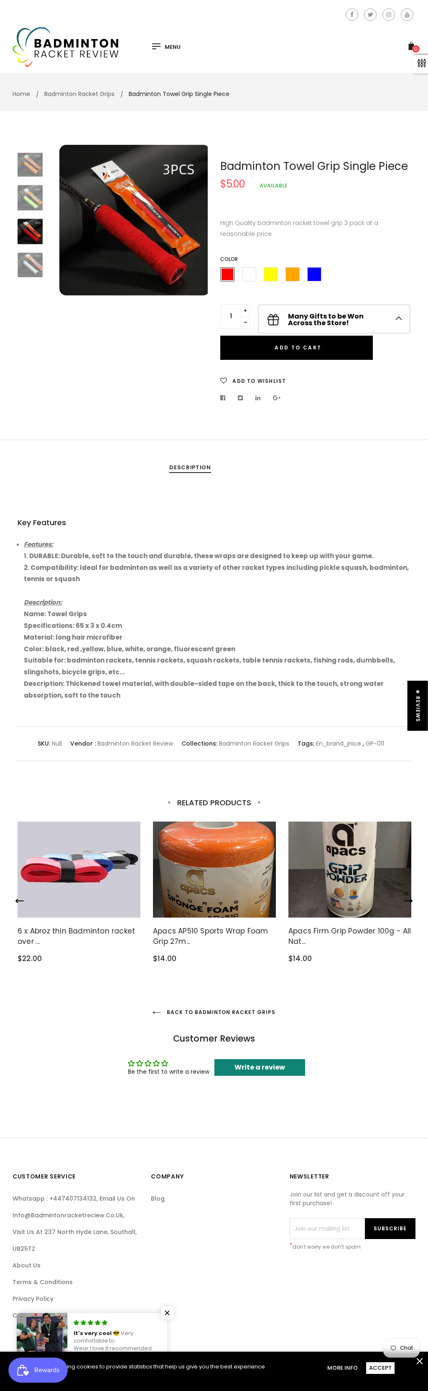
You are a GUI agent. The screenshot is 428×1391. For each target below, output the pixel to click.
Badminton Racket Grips (254, 743)
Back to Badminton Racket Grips (220, 1012)
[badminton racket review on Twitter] (370, 14)
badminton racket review (135, 743)
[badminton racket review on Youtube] (407, 14)
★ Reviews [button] (418, 706)
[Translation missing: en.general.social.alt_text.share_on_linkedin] (258, 397)
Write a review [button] (259, 1067)
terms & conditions (43, 1282)
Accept (380, 1368)
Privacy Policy (33, 1299)
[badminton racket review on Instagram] (388, 14)
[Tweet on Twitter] (240, 397)
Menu (172, 47)
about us (27, 1265)
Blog (158, 1198)
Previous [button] (72, 220)
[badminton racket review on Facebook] (352, 14)
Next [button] (195, 220)
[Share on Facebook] (225, 397)
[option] (133, 220)
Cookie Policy (33, 1315)
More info (342, 1368)
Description (190, 467)
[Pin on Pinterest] (277, 397)
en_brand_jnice (338, 743)
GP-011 (375, 743)
